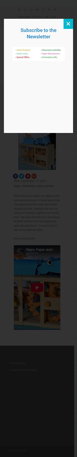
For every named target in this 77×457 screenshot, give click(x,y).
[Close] (68, 24)
